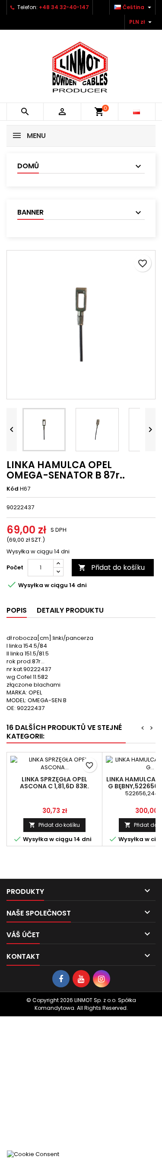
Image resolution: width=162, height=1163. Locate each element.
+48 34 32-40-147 (64, 7)
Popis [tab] (16, 610)
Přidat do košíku (111, 567)
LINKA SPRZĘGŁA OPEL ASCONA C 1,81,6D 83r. (54, 782)
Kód (12, 489)
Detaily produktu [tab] (70, 610)
